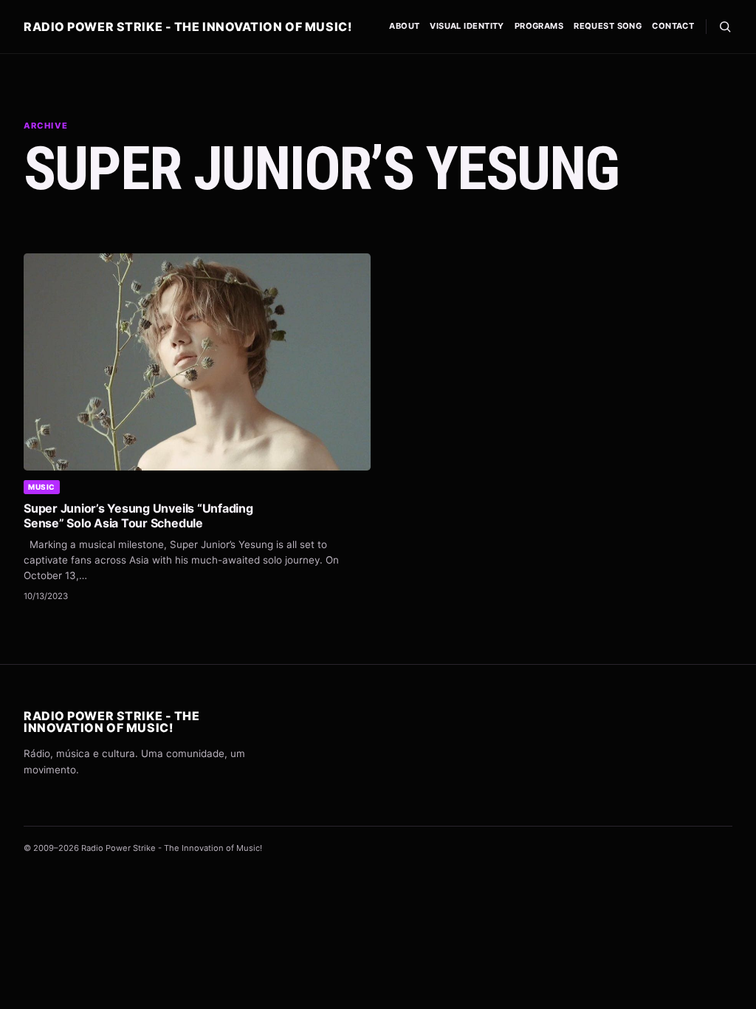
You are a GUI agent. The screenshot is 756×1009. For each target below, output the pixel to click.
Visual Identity (467, 26)
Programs (539, 26)
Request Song (608, 26)
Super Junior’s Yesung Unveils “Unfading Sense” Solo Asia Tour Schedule (138, 515)
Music (41, 486)
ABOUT (404, 26)
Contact (673, 26)
